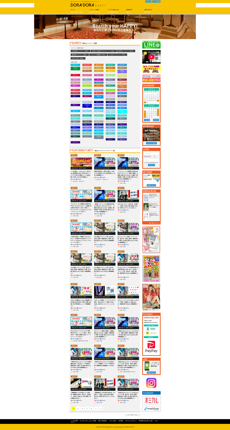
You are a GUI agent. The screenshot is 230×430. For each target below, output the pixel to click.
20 (145, 115)
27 (145, 116)
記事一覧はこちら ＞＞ (154, 223)
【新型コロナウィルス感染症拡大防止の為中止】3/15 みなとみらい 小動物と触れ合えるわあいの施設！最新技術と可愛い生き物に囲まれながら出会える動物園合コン (104, 207)
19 (158, 113)
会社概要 (120, 420)
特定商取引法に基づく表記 (146, 420)
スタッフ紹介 (112, 420)
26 (158, 115)
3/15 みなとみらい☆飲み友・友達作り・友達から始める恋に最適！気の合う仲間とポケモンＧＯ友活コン (128, 206)
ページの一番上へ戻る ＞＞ (132, 414)
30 (145, 102)
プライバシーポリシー (131, 420)
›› (100, 408)
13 (145, 113)
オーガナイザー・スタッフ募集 (88, 420)
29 (158, 100)
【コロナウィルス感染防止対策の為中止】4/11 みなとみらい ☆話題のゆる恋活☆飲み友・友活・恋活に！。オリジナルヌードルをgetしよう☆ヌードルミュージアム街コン (81, 207)
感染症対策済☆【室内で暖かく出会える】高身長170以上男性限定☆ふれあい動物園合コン (104, 173)
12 (158, 111)
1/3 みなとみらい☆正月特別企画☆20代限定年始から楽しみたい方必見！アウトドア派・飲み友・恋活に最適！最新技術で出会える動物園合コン (128, 271)
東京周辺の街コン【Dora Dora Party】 (114, 427)
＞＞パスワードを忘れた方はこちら (151, 162)
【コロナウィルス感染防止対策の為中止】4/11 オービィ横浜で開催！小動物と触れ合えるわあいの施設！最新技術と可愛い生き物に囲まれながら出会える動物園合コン (128, 175)
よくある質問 (74, 420)
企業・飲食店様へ (102, 420)
